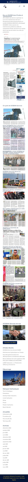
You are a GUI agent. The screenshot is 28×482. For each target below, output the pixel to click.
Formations (6, 416)
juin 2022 (5, 432)
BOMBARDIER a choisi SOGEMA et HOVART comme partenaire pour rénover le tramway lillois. (13, 153)
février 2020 (6, 453)
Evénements (6, 414)
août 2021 (5, 444)
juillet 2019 (5, 455)
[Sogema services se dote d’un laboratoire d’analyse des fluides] (14, 237)
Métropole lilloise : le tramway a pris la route (13, 190)
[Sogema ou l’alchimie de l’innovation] (14, 218)
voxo (23, 476)
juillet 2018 (5, 462)
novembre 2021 (7, 439)
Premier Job (6, 265)
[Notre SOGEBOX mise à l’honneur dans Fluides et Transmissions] (14, 116)
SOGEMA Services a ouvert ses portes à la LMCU (12, 284)
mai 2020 (5, 451)
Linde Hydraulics (7, 398)
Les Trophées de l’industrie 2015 (12, 318)
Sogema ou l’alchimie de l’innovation (10, 228)
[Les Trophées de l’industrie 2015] (14, 310)
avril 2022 (5, 434)
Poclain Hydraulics (8, 404)
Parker (4, 402)
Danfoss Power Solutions (9, 395)
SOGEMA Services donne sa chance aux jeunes (11, 172)
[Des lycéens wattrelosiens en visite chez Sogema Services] (14, 199)
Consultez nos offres (10, 342)
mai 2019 (5, 457)
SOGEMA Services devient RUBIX (12, 350)
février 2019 (6, 460)
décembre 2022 (7, 428)
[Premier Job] (14, 256)
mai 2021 (5, 446)
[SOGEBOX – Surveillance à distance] (14, 293)
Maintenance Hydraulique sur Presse (13, 352)
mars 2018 (5, 467)
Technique (6, 421)
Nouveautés (6, 418)
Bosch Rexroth (7, 407)
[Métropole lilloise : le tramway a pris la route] (14, 180)
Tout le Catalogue (7, 391)
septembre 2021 (7, 441)
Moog (4, 400)
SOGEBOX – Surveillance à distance (14, 302)
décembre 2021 (7, 437)
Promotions (6, 393)
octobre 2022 (6, 430)
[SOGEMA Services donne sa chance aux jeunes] (14, 162)
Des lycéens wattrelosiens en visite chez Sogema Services (14, 209)
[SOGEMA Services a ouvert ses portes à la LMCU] (14, 274)
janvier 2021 (6, 448)
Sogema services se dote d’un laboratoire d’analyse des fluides (13, 247)
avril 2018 (5, 464)
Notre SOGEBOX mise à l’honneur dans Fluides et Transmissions (13, 126)
